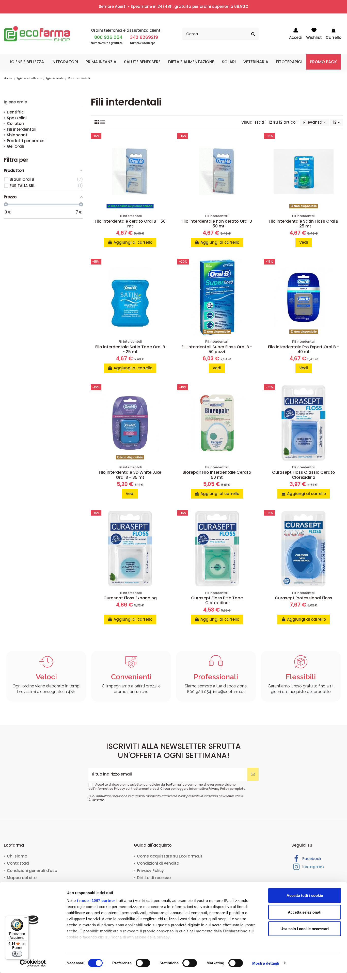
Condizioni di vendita (158, 863)
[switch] (143, 963)
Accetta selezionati (304, 912)
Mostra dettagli (265, 963)
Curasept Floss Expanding (130, 598)
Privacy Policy (219, 788)
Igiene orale (15, 102)
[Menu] (26, 919)
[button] (27, 62)
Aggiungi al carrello (133, 242)
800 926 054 (108, 37)
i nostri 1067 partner (96, 900)
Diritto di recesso (154, 877)
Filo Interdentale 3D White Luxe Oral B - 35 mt (130, 474)
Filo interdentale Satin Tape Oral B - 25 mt (130, 349)
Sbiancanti (17, 135)
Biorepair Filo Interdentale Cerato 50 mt (217, 474)
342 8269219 (144, 37)
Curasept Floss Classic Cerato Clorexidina (303, 474)
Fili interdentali (21, 129)
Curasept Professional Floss (303, 598)
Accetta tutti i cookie (305, 895)
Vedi (303, 242)
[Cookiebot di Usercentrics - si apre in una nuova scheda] (33, 963)
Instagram (312, 866)
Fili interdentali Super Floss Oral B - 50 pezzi (216, 349)
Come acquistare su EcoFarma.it (169, 856)
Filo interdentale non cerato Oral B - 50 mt (217, 223)
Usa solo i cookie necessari (304, 929)
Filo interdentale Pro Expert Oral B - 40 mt (303, 349)
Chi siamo (17, 856)
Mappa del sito (22, 877)
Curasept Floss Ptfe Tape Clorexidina (217, 600)
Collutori (15, 123)
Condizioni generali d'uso (32, 870)
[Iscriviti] (253, 774)
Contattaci (18, 863)
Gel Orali (15, 146)
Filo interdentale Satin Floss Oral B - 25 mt (303, 223)
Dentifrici (16, 112)
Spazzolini (17, 118)
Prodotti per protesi (26, 140)
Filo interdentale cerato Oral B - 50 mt (130, 223)
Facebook (311, 858)
